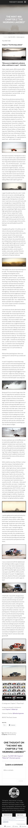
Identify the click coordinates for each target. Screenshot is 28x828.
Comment (20, 781)
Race (15, 733)
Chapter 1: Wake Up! (11, 709)
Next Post (20, 815)
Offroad (11, 733)
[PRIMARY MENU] (25, 2)
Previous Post (7, 815)
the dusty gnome (16, 2)
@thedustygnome (18, 713)
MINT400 (6, 733)
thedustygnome (20, 37)
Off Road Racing (12, 734)
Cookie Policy (5, 821)
